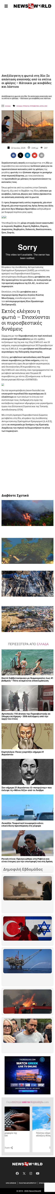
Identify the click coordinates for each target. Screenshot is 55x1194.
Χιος (45, 106)
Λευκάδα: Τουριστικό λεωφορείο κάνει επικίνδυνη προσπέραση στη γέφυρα (22, 824)
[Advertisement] (27, 41)
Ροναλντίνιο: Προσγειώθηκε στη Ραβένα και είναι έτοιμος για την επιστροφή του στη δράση (27, 860)
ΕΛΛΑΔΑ (19, 106)
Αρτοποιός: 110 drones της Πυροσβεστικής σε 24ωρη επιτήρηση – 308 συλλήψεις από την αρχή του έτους (26, 716)
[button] (13, 155)
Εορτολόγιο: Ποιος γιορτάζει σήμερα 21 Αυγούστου (23, 753)
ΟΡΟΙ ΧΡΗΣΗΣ (11, 1183)
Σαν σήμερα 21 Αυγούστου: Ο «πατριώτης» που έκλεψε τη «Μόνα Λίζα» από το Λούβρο (27, 788)
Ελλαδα (8, 106)
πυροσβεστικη (34, 106)
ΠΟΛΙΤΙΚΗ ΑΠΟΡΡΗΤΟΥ (28, 1183)
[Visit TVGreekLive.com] (27, 1075)
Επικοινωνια (44, 1183)
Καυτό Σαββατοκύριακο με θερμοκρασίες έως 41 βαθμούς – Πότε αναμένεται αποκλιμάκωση (27, 679)
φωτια (42, 106)
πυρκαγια (26, 106)
